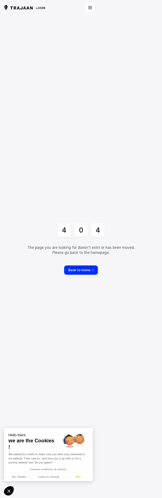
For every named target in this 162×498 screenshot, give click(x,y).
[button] (9, 491)
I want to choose (48, 476)
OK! (78, 476)
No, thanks (19, 476)
